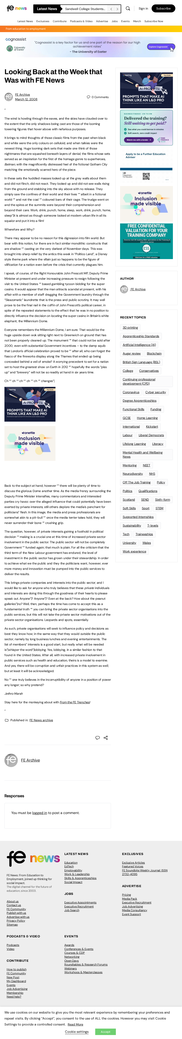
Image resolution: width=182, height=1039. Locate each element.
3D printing (130, 328)
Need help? (14, 996)
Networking (71, 957)
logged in (39, 812)
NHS (152, 474)
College (128, 371)
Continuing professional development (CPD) (139, 381)
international (131, 426)
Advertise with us (18, 917)
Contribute (60, 21)
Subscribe (163, 8)
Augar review (132, 353)
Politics (127, 491)
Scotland (129, 500)
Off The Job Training (137, 482)
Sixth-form (162, 500)
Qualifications (147, 491)
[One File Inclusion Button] (29, 458)
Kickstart (152, 426)
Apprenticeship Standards (141, 336)
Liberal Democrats (151, 435)
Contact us (14, 905)
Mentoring (130, 465)
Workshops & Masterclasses (83, 972)
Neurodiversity (133, 474)
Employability (73, 870)
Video (10, 949)
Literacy (157, 444)
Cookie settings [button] (77, 1031)
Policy (161, 482)
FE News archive (41, 720)
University (129, 543)
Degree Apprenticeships (139, 401)
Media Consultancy (134, 910)
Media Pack (129, 899)
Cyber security (155, 392)
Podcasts (13, 945)
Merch (137, 21)
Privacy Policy (16, 921)
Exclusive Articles (133, 863)
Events (125, 21)
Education (70, 863)
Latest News (25, 21)
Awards (69, 945)
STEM (159, 508)
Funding (155, 409)
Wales (146, 543)
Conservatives (149, 371)
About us (13, 901)
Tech (126, 534)
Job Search (71, 910)
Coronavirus (131, 392)
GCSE (127, 418)
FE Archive (22, 95)
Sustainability (132, 525)
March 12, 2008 (26, 99)
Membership (15, 993)
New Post (13, 977)
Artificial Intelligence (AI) (139, 345)
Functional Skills (133, 409)
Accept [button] (105, 1032)
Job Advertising (132, 906)
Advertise (102, 21)
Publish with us (16, 913)
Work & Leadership (77, 874)
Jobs (115, 21)
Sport (145, 508)
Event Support (131, 914)
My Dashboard (16, 981)
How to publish (16, 969)
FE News (50, 80)
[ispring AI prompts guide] (29, 419)
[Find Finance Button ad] (146, 127)
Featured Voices (132, 866)
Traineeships (144, 534)
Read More (75, 1024)
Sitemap (12, 925)
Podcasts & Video (81, 21)
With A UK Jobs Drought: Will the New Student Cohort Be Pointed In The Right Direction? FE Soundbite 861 (86, 9)
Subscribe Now (153, 21)
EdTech (69, 866)
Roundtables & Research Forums (86, 964)
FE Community (16, 909)
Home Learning (147, 418)
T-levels (152, 525)
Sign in (143, 8)
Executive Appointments (80, 902)
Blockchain (154, 353)
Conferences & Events (78, 949)
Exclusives (42, 21)
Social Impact (73, 882)
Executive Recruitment (79, 906)
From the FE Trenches (75, 702)
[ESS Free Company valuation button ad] (146, 241)
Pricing (126, 895)
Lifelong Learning (134, 444)
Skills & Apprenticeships (80, 878)
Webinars (70, 968)
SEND (145, 500)
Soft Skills (129, 508)
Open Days (71, 961)
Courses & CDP (74, 953)
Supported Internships (138, 517)
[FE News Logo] (17, 8)
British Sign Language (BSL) (141, 362)
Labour (128, 435)
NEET (146, 465)
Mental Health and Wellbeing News (143, 454)
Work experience (134, 551)
